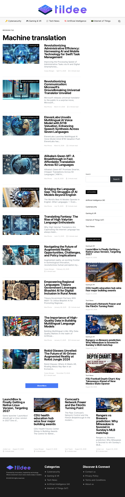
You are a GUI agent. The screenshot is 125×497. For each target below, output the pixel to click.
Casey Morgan (49, 71)
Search (88, 174)
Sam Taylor (69, 449)
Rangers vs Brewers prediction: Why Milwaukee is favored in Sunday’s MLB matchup (103, 342)
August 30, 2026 (91, 309)
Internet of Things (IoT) (95, 220)
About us (89, 484)
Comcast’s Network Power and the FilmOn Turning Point (103, 305)
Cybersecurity (91, 207)
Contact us (90, 471)
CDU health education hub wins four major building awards (103, 289)
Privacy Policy (91, 476)
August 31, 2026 (91, 257)
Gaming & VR (33, 45)
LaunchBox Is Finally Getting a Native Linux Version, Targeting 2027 (103, 252)
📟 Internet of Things (100, 21)
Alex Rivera (48, 107)
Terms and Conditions (95, 480)
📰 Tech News (52, 21)
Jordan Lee (6, 449)
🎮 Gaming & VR (33, 21)
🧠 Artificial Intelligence (75, 21)
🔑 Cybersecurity (13, 21)
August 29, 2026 (91, 387)
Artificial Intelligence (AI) (30, 81)
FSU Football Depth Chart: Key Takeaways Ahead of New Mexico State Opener (103, 381)
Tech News (90, 226)
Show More (41, 386)
